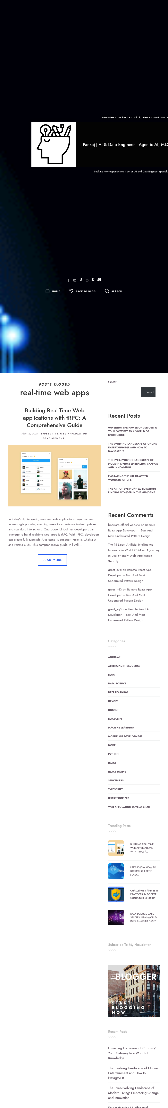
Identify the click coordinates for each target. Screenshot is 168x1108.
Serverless (116, 780)
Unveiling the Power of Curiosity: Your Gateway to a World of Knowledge (132, 431)
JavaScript (115, 718)
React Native (117, 771)
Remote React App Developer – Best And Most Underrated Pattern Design (131, 530)
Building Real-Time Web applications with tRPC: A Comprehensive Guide (54, 417)
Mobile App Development (125, 736)
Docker (113, 710)
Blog (111, 674)
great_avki (115, 570)
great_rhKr (115, 589)
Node (112, 745)
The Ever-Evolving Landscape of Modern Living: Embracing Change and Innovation (133, 463)
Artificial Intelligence (124, 666)
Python (113, 754)
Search (113, 382)
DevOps (113, 701)
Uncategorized (118, 798)
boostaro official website (124, 525)
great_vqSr (115, 609)
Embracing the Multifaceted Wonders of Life (128, 478)
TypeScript (49, 433)
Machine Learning (121, 727)
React (112, 763)
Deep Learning (118, 692)
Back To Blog (86, 291)
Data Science (117, 683)
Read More (52, 560)
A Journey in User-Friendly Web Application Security (133, 555)
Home (56, 291)
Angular (114, 657)
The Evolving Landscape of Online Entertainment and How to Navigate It (132, 447)
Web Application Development (129, 807)
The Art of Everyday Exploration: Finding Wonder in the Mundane (132, 490)
